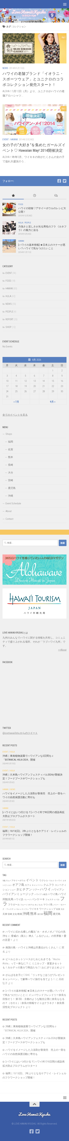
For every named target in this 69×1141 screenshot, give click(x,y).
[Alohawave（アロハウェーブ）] (34, 583)
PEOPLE (28, 223)
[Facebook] (59, 181)
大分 (10, 472)
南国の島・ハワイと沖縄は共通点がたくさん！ (32, 947)
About (9, 511)
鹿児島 (12, 488)
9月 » (52, 401)
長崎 (10, 464)
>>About (62, 649)
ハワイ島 (53, 894)
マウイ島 (48, 904)
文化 (15, 914)
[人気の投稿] (13, 195)
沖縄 (10, 495)
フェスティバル (52, 899)
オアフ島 (18, 884)
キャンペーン (37, 885)
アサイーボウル (18, 880)
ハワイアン (58, 889)
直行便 (40, 914)
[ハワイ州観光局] (34, 617)
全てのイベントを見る (15, 414)
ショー (13, 890)
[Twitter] (64, 181)
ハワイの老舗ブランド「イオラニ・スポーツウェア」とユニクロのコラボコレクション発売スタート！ (33, 79)
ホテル (31, 905)
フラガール (14, 904)
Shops (9, 433)
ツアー (36, 889)
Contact (9, 518)
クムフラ (48, 884)
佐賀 (10, 449)
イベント (32, 880)
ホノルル (39, 905)
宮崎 (10, 480)
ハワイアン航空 (40, 894)
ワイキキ (34, 909)
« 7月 (16, 401)
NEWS (5, 68)
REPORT (9, 319)
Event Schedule (13, 503)
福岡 (10, 441)
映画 (19, 914)
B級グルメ (7, 881)
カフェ (28, 885)
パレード (27, 900)
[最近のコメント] (55, 195)
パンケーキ (38, 899)
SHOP (8, 327)
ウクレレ (44, 880)
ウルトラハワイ (55, 881)
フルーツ (24, 905)
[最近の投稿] (34, 195)
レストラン (24, 909)
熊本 (10, 457)
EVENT (6, 139)
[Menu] (65, 4)
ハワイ (45, 889)
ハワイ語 (18, 899)
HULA (20, 223)
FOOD (20, 204)
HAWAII (14, 139)
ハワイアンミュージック (18, 894)
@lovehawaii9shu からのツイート (20, 733)
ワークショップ (47, 909)
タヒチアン (24, 889)
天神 (5, 914)
